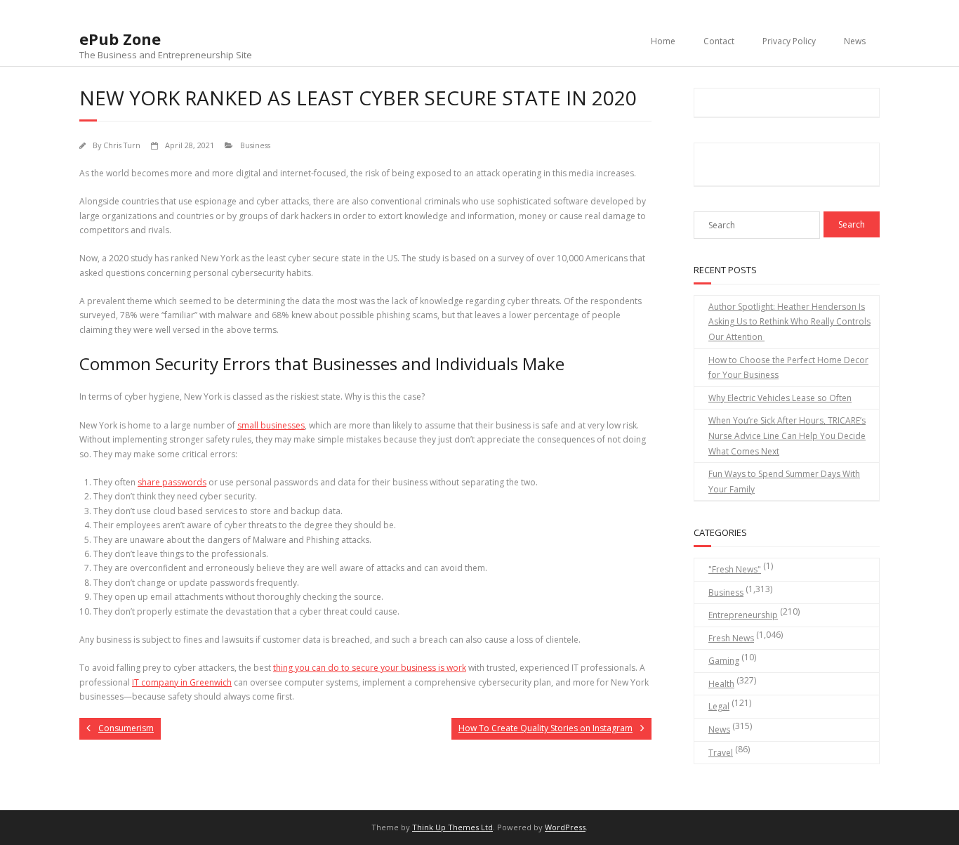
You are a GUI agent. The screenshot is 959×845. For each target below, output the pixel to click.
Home (663, 41)
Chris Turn (121, 145)
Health (721, 684)
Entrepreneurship (743, 615)
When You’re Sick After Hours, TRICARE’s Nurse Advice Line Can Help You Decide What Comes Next (787, 435)
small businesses (271, 425)
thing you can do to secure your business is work (369, 668)
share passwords (172, 482)
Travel (720, 753)
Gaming (723, 661)
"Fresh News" (734, 569)
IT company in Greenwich (182, 682)
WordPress (565, 827)
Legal (718, 706)
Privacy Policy (789, 41)
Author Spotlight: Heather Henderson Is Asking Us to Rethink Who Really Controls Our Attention (789, 322)
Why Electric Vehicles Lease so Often (780, 398)
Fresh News (731, 638)
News (855, 41)
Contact (718, 41)
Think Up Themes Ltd (452, 827)
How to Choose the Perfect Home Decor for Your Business (788, 367)
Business (255, 145)
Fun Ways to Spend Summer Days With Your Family (784, 481)
